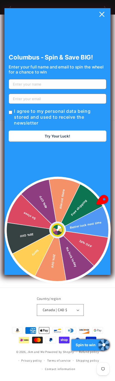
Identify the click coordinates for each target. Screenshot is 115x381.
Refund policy (89, 352)
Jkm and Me (36, 352)
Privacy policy (31, 360)
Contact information (60, 369)
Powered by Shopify (59, 352)
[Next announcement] (105, 7)
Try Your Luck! (57, 136)
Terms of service (59, 360)
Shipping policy (87, 360)
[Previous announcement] (10, 7)
